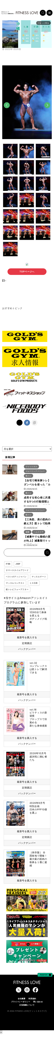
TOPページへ (27, 271)
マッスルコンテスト (15, 583)
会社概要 (22, 998)
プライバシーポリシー (20, 1002)
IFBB (8, 564)
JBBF (18, 564)
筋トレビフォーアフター (17, 589)
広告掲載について (27, 1005)
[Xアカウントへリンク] (18, 991)
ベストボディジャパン (16, 576)
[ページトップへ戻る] (45, 975)
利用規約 (32, 998)
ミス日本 (34, 583)
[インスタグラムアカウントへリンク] (27, 991)
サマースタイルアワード (17, 570)
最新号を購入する (27, 637)
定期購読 (27, 643)
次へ (47, 110)
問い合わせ (38, 1002)
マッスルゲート (39, 576)
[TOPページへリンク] (20, 12)
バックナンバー (27, 648)
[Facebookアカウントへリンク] (35, 991)
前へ (6, 110)
